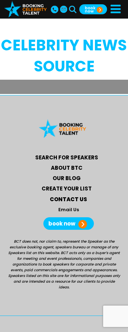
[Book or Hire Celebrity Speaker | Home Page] (25, 9)
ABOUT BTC (66, 167)
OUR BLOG (67, 178)
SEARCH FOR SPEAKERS (66, 157)
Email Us (68, 209)
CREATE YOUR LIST (67, 188)
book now (62, 223)
